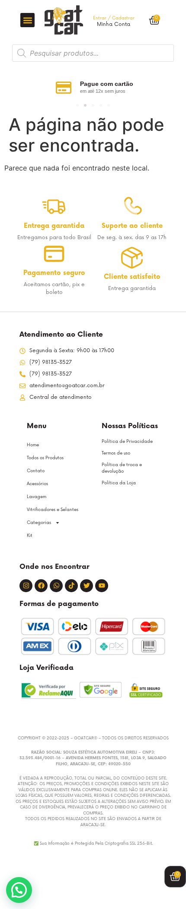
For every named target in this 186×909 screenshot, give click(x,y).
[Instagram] (25, 585)
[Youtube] (101, 585)
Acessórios (37, 483)
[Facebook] (41, 585)
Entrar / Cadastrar (114, 18)
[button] (27, 20)
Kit (29, 535)
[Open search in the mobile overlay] (92, 53)
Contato (36, 470)
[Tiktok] (71, 585)
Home (33, 445)
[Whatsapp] (56, 585)
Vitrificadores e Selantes (52, 509)
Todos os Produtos (45, 458)
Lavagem (36, 496)
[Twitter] (86, 585)
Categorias (39, 522)
